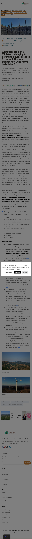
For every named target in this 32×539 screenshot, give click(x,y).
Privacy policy (8, 272)
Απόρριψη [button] (25, 272)
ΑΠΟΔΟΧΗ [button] (17, 272)
